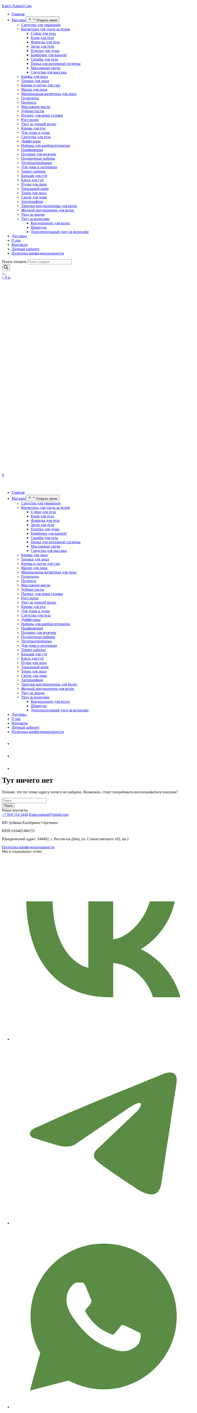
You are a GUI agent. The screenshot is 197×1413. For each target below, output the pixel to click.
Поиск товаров (14, 262)
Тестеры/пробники (36, 163)
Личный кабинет (25, 249)
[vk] (15, 768)
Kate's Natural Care (17, 6)
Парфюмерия (32, 150)
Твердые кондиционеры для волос (49, 206)
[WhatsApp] (15, 756)
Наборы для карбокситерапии (45, 145)
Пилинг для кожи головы (42, 115)
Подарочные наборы (38, 158)
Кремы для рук (33, 128)
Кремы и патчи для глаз (40, 85)
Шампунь (39, 227)
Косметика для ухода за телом (45, 29)
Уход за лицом (32, 214)
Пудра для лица (34, 184)
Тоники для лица (35, 81)
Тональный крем (35, 189)
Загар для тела (42, 46)
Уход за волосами (35, 219)
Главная (18, 14)
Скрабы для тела (44, 59)
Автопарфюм (32, 201)
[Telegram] (15, 744)
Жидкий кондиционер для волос (47, 210)
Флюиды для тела (45, 42)
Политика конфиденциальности (38, 253)
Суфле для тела (43, 33)
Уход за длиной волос (38, 124)
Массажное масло (35, 107)
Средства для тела (36, 137)
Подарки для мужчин (38, 154)
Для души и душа (35, 133)
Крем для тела (42, 38)
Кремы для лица (34, 76)
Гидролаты (30, 98)
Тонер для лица (33, 193)
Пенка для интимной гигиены (55, 64)
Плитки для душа (45, 51)
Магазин (19, 20)
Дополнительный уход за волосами (60, 232)
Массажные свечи (45, 68)
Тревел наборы (33, 171)
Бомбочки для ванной (49, 55)
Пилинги (28, 102)
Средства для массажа (49, 72)
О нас (16, 240)
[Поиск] (6, 267)
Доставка (19, 236)
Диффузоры (31, 141)
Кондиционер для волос (50, 223)
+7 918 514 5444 (15, 814)
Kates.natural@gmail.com (48, 814)
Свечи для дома (34, 197)
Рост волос (30, 120)
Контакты (20, 245)
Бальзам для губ (34, 176)
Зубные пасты (32, 111)
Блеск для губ (32, 180)
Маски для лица (34, 89)
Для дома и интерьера (39, 167)
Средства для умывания (40, 25)
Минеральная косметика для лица (48, 94)
